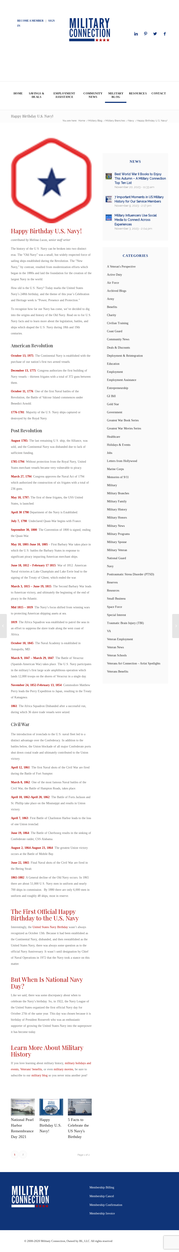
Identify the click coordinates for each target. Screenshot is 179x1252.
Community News (118, 339)
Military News (116, 525)
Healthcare (113, 436)
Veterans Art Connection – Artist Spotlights (133, 663)
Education (113, 363)
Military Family (117, 501)
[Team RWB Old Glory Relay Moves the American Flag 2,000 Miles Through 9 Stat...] (3, 626)
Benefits (112, 307)
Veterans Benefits (117, 671)
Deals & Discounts (118, 347)
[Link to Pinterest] (145, 34)
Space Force (114, 607)
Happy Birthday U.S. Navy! (32, 116)
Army (110, 299)
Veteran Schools (117, 655)
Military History (117, 509)
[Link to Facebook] (165, 34)
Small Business (116, 598)
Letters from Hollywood (122, 461)
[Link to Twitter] (155, 34)
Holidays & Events (118, 444)
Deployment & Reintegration (125, 355)
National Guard (116, 558)
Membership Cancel (102, 1196)
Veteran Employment (120, 639)
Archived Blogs (116, 290)
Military (112, 485)
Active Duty (114, 274)
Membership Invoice (102, 1213)
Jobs (109, 453)
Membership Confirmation (106, 1205)
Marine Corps (115, 469)
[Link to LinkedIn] (136, 34)
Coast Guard (114, 331)
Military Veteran (117, 550)
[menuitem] (18, 95)
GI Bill (111, 396)
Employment (115, 372)
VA (109, 631)
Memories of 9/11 (118, 477)
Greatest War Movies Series (124, 428)
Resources (113, 590)
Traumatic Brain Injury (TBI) (125, 623)
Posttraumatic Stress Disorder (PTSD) (130, 574)
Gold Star (113, 404)
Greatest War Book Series (123, 420)
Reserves (112, 582)
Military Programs (118, 534)
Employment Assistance (121, 380)
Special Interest (116, 615)
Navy (110, 566)
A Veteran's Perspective (121, 266)
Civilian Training (117, 323)
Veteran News (115, 647)
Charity (111, 315)
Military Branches (118, 493)
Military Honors (117, 517)
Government (114, 412)
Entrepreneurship (117, 388)
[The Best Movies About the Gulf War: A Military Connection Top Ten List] (175, 626)
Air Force (113, 282)
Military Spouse (117, 542)
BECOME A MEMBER (30, 20)
